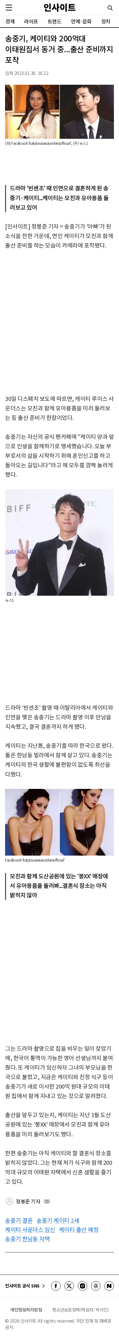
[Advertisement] (59, 322)
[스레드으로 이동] (96, 1286)
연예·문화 (81, 21)
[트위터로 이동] (69, 1286)
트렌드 (55, 21)
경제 (10, 21)
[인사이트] (60, 7)
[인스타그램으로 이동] (82, 1286)
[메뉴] (9, 7)
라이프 (31, 21)
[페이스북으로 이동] (56, 1286)
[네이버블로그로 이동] (109, 1286)
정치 (105, 21)
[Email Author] (47, 1201)
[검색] (110, 8)
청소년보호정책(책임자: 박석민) (80, 1309)
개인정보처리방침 (26, 1309)
